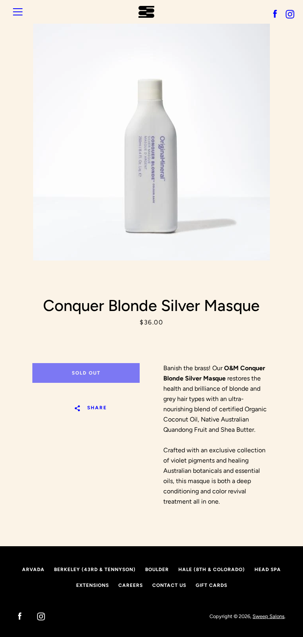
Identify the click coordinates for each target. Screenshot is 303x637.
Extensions (92, 585)
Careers (130, 585)
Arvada (33, 569)
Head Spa (267, 569)
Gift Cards (211, 585)
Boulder (157, 569)
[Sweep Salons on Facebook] (16, 616)
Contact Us (169, 585)
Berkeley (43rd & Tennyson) (95, 569)
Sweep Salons (268, 616)
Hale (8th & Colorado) (211, 569)
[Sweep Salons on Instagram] (37, 616)
